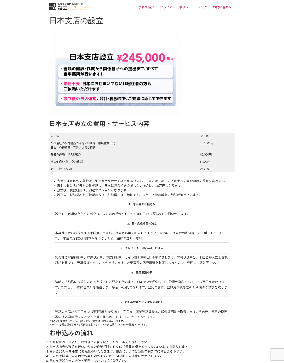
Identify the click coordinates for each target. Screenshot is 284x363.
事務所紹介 (146, 7)
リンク (202, 7)
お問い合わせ (222, 7)
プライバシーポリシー (176, 7)
